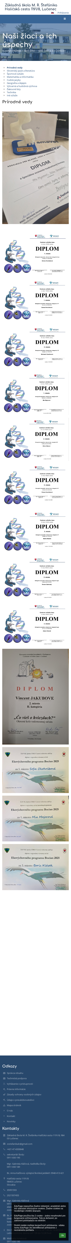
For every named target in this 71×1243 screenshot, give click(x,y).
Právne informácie (16, 1089)
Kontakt (11, 1116)
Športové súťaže (15, 73)
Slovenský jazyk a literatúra (21, 70)
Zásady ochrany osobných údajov (24, 1094)
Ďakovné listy (14, 89)
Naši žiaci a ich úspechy (52, 50)
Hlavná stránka (11, 50)
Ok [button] (62, 1235)
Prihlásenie (63, 12)
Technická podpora (17, 1078)
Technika (11, 92)
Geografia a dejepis (16, 83)
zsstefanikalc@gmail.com (19, 1143)
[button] (52, 13)
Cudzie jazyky (14, 79)
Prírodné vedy (14, 67)
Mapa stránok (14, 1105)
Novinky (11, 1121)
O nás (10, 1110)
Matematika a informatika (20, 76)
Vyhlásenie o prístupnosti (20, 1083)
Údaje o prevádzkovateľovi (20, 1099)
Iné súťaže (12, 95)
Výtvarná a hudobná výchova (22, 86)
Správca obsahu (15, 1073)
